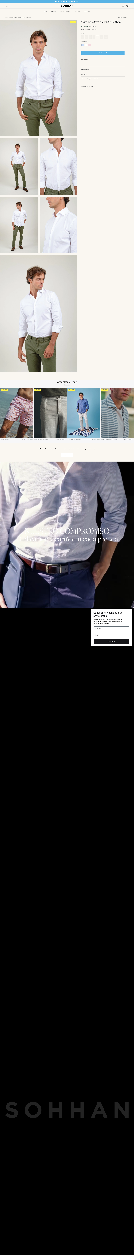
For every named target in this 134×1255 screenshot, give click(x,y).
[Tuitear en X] (87, 86)
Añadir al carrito (103, 53)
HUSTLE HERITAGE (65, 11)
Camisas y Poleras (13, 17)
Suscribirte (111, 641)
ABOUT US (77, 11)
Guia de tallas (85, 69)
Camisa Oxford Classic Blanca (24, 17)
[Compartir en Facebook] (89, 86)
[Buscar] (6, 6)
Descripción (84, 59)
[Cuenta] (123, 6)
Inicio (6, 17)
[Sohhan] (67, 6)
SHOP (45, 11)
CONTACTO (87, 11)
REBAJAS (53, 11)
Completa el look (67, 381)
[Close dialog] (129, 611)
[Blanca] (86, 45)
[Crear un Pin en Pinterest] (92, 86)
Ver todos (67, 385)
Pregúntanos (67, 455)
